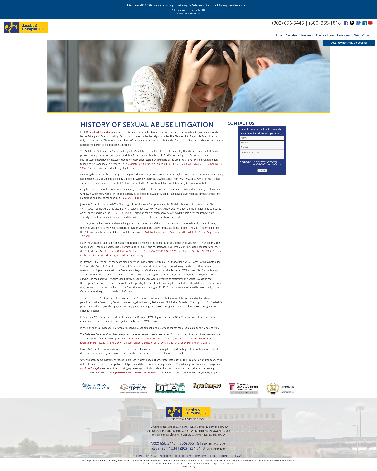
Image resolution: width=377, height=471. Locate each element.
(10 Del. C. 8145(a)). (121, 213)
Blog (356, 35)
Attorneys (306, 35)
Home (278, 35)
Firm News (344, 35)
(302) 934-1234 (164, 448)
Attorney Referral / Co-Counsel (349, 42)
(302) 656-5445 (288, 23)
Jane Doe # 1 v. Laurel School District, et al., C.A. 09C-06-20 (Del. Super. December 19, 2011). (160, 342)
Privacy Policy (188, 466)
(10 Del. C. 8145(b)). (131, 198)
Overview (291, 35)
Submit (262, 170)
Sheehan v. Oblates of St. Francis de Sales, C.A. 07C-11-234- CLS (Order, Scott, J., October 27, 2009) (158, 251)
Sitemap (236, 456)
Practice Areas (325, 35)
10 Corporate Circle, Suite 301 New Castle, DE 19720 (188, 11)
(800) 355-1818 (325, 23)
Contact (367, 35)
